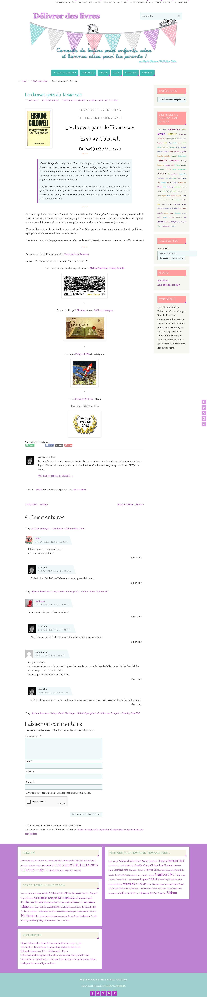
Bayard (93, 893)
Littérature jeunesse (115, 2)
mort (164, 187)
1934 (22, 861)
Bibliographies (138, 2)
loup (168, 182)
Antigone (40, 601)
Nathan (27, 915)
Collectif (140, 870)
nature (159, 191)
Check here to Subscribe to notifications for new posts (54, 825)
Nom (29, 761)
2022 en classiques (103, 310)
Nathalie (34, 100)
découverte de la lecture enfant (80, 959)
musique (177, 187)
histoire (168, 169)
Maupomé (160, 879)
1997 (73, 861)
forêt (172, 165)
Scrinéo (94, 916)
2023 (67, 870)
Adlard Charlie (113, 861)
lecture (179, 178)
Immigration (160, 178)
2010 (54, 865)
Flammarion (51, 902)
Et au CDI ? (155, 2)
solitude (160, 213)
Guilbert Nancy (168, 874)
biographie (160, 143)
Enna (38, 538)
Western (159, 226)
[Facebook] (204, 402)
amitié (161, 134)
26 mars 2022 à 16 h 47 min (50, 655)
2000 (85, 861)
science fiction (167, 204)
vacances (171, 217)
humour (161, 173)
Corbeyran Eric (151, 870)
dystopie (172, 147)
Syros (28, 920)
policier (178, 195)
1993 (59, 861)
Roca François (125, 888)
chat (165, 143)
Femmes (167, 165)
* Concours (181, 2)
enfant (171, 151)
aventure (181, 138)
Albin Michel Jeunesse (69, 893)
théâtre (159, 217)
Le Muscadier (42, 911)
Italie (170, 178)
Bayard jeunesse (27, 898)
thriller (165, 217)
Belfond (39, 490)
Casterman (40, 897)
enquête (183, 151)
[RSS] (204, 413)
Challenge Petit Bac (83, 399)
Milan (89, 911)
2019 (45, 870)
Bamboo (85, 893)
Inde (166, 178)
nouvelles (179, 191)
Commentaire (33, 736)
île (168, 174)
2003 (22, 866)
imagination (182, 174)
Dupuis (89, 898)
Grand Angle (34, 907)
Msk (94, 911)
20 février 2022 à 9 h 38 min (51, 542)
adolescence (174, 129)
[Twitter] (204, 407)
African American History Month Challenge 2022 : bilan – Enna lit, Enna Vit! (69, 591)
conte (175, 143)
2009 (48, 866)
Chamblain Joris (121, 870)
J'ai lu (62, 907)
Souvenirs (178, 213)
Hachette (54, 906)
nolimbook (64, 955)
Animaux (161, 138)
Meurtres (159, 187)
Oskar (36, 916)
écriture (159, 151)
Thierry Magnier (39, 920)
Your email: (163, 248)
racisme (178, 200)
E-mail (30, 771)
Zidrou (171, 892)
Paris (159, 195)
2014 (85, 865)
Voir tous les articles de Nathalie (55, 475)
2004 (26, 866)
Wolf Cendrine (159, 893)
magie (176, 183)
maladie (180, 182)
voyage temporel (181, 222)
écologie (183, 147)
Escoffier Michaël (122, 875)
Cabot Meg (128, 865)
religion (184, 200)
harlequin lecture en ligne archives (38, 963)
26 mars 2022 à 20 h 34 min (53, 693)
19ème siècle (161, 129)
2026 (79, 871)
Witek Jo (147, 893)
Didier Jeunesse (77, 897)
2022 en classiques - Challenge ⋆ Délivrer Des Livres (58, 528)
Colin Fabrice (133, 870)
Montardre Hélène (115, 884)
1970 (35, 861)
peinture (164, 195)
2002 (93, 861)
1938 (29, 861)
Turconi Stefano (172, 888)
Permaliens (79, 490)
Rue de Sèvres (73, 916)
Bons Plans (162, 280)
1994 (63, 861)
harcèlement (160, 169)
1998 (77, 861)
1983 (49, 861)
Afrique (184, 129)
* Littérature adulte (39, 81)
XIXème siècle (166, 226)
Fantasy (183, 161)
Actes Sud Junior (34, 893)
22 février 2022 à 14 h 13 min (54, 571)
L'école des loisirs (82, 907)
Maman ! (168, 2)
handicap (183, 165)
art (175, 138)
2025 (76, 871)
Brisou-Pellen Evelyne (115, 865)
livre (158, 182)
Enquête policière (163, 156)
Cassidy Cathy (142, 865)
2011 (61, 865)
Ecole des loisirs (32, 902)
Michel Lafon (80, 911)
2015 (94, 865)
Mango (72, 911)
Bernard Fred (176, 860)
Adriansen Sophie (126, 861)
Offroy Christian (153, 884)
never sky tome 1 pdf (53, 959)
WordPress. (120, 986)
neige (164, 191)
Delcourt (63, 897)
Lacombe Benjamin (133, 879)
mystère (184, 187)
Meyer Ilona (169, 879)
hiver (174, 169)
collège (169, 143)
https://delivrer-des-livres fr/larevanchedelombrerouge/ (48, 943)
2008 (44, 866)
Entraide (174, 156)
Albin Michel (49, 893)
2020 (51, 870)
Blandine (81, 310)
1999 (81, 861)
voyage (173, 222)
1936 (25, 861)
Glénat (25, 906)
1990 (52, 861)
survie (184, 213)
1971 (39, 861)
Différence (165, 147)
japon (174, 178)
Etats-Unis (182, 156)
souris (171, 213)
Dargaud (52, 897)
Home (24, 81)
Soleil (23, 920)
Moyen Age (170, 187)
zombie (173, 226)
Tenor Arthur (161, 888)
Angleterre (182, 134)
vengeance (179, 217)
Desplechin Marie (173, 870)
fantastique (174, 160)
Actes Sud (24, 893)
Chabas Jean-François (161, 865)
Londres (163, 182)
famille (162, 160)
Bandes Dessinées (66, 2)
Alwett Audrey (141, 861)
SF (179, 208)
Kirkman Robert (121, 879)
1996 (70, 861)
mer (185, 182)
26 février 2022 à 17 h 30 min (51, 605)
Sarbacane (85, 916)
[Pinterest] (204, 424)
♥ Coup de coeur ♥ (107, 100)
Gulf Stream (45, 907)
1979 (42, 861)
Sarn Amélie (144, 888)
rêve (158, 204)
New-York (169, 191)
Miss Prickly (178, 879)
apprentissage (170, 138)
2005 (30, 866)
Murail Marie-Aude (134, 883)
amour (172, 134)
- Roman (91, 100)
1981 (45, 861)
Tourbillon (51, 920)
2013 (77, 865)
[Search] (178, 16)
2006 (35, 866)
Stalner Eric (153, 888)
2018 (38, 870)
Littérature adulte (89, 2)
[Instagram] (204, 418)
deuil (159, 147)
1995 (66, 861)
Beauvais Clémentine (158, 861)
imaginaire (174, 174)
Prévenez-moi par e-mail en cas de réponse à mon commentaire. (59, 792)
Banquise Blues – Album (131, 504)
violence (168, 222)
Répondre (136, 558)
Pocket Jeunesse (45, 916)
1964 (32, 861)
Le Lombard (32, 911)
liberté (184, 178)
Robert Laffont (62, 916)
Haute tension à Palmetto (76, 254)
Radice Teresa (113, 888)
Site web (30, 782)
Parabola (108, 986)
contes (179, 143)
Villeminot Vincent (130, 893)
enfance (166, 151)
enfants (176, 151)
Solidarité (183, 208)
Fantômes (160, 165)
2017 (31, 870)
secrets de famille (171, 208)
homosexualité (182, 169)
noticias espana (46, 947)
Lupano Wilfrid (148, 879)
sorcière (166, 213)
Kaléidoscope (69, 907)
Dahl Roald (161, 870)
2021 (57, 870)
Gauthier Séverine (148, 875)
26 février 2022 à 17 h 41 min (54, 630)
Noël (174, 191)
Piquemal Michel (165, 884)
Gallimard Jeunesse (81, 902)
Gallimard (63, 902)
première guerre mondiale (166, 200)
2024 (71, 871)
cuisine (184, 143)
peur (168, 195)
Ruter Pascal (135, 888)
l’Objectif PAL (82, 354)
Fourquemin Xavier (135, 875)
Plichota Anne (177, 884)
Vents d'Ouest (61, 920)
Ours (184, 191)
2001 (89, 861)
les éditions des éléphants (59, 911)
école (178, 147)
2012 (68, 865)
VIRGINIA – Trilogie (36, 504)
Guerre (177, 165)
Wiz (68, 920)
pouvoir (184, 195)
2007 (39, 866)
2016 (24, 870)
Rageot (54, 916)
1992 (56, 861)
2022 (62, 870)
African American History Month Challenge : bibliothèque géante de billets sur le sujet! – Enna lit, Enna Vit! (85, 713)
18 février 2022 (50, 100)
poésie (173, 195)
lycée (171, 182)
